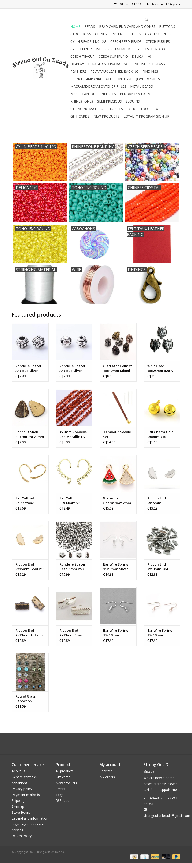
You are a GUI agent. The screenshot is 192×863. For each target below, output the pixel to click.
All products (65, 771)
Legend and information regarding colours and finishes (30, 824)
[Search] (146, 19)
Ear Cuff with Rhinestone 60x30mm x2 (26, 500)
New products (66, 783)
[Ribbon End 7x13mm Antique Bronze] (30, 606)
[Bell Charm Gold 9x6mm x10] (162, 408)
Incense (125, 79)
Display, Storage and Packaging (99, 64)
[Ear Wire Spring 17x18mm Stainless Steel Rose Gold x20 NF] (162, 606)
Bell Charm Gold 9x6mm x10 (160, 434)
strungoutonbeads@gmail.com (167, 815)
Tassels (116, 109)
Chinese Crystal (109, 34)
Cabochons (80, 34)
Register (106, 771)
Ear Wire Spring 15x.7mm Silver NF (115, 566)
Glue (110, 79)
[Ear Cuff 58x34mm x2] (74, 474)
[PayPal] (154, 857)
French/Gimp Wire (86, 79)
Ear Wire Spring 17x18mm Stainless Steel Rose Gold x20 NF (161, 633)
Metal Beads (141, 86)
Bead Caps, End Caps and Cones (127, 26)
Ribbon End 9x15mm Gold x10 (29, 566)
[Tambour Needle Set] (118, 408)
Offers (60, 789)
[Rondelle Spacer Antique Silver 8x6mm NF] (30, 342)
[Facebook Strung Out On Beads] (92, 743)
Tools (145, 109)
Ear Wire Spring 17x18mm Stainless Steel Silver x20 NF (115, 633)
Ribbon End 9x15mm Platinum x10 (158, 500)
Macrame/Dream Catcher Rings (98, 86)
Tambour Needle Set (117, 434)
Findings (150, 71)
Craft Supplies (158, 34)
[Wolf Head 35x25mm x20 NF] (162, 342)
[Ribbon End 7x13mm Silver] (74, 606)
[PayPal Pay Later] (175, 857)
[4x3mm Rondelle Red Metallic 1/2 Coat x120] (74, 408)
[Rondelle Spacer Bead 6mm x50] (74, 540)
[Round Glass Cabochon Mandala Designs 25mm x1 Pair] (30, 672)
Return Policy (22, 836)
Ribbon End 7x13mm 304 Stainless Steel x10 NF (159, 566)
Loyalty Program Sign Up (146, 116)
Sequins (133, 101)
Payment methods (26, 794)
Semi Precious (109, 101)
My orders (107, 777)
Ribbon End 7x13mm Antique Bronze (29, 633)
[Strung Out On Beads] (40, 68)
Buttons (167, 26)
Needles (108, 94)
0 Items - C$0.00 (130, 4)
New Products (106, 116)
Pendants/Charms (136, 94)
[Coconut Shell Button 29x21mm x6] (30, 408)
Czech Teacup (82, 56)
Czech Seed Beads (126, 41)
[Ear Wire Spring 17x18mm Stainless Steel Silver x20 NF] (118, 606)
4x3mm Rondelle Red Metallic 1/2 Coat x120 (73, 434)
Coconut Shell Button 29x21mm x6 (29, 434)
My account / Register (165, 4)
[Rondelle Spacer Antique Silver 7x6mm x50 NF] (74, 342)
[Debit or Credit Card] (165, 857)
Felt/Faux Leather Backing (114, 71)
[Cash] (134, 857)
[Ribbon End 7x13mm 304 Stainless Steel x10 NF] (162, 540)
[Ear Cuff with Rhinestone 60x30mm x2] (30, 474)
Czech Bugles (158, 41)
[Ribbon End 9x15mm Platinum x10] (162, 474)
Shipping (18, 800)
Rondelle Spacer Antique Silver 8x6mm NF (28, 368)
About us (18, 771)
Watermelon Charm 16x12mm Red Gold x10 (117, 500)
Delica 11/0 (141, 56)
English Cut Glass (149, 64)
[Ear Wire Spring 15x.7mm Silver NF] (118, 540)
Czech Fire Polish (85, 49)
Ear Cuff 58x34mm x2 (69, 500)
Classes (134, 34)
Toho (132, 109)
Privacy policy (22, 789)
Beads (89, 26)
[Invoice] (144, 857)
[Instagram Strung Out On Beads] (100, 743)
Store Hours (21, 812)
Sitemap (18, 806)
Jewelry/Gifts (148, 79)
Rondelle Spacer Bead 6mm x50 (72, 566)
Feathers (78, 71)
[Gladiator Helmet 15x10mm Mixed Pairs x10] (118, 342)
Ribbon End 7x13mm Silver (71, 632)
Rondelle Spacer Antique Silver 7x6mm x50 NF (72, 368)
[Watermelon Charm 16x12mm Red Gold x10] (118, 474)
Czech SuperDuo (150, 49)
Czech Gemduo (118, 49)
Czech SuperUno (113, 56)
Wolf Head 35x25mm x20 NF (161, 368)
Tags (59, 794)
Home (75, 26)
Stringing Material (87, 109)
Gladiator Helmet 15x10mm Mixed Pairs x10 (117, 368)
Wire (159, 109)
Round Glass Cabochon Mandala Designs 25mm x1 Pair (29, 698)
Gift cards (79, 116)
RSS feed (62, 800)
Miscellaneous (83, 94)
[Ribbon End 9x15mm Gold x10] (30, 540)
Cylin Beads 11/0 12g (88, 41)
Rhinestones (81, 101)
